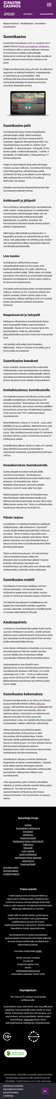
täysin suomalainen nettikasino (34, 46)
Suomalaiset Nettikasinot (9, 14)
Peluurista (29, 1019)
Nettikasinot (27, 23)
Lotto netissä (28, 851)
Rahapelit (28, 848)
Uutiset (28, 825)
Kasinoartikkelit (28, 864)
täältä (39, 951)
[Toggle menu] (49, 4)
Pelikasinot (28, 844)
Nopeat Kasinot (11, 23)
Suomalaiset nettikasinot (28, 828)
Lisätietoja (8, 1095)
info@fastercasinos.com (28, 971)
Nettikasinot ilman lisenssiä (28, 857)
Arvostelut (40, 23)
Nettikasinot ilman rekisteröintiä (28, 841)
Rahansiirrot (28, 861)
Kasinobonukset (47, 14)
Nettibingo (28, 14)
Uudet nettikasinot (28, 854)
